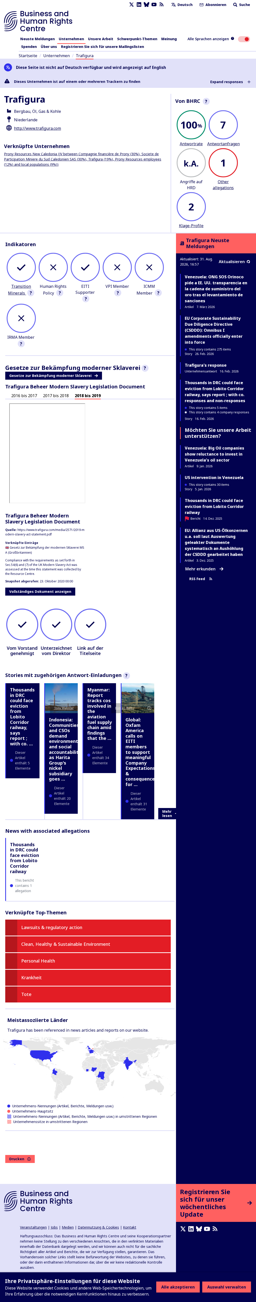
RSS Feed (197, 579)
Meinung (169, 38)
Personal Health (38, 961)
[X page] (131, 4)
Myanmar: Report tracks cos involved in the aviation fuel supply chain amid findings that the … (99, 714)
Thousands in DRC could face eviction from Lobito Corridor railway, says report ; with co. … (22, 717)
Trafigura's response (205, 365)
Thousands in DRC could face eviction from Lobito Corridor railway (24, 857)
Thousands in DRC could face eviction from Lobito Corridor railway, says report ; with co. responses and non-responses (215, 391)
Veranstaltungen (33, 1227)
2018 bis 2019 (88, 395)
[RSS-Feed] (161, 4)
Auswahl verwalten (226, 1287)
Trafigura (85, 55)
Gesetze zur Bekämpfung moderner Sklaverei (50, 375)
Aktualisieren (232, 261)
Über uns (49, 46)
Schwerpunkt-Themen (137, 38)
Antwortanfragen (223, 144)
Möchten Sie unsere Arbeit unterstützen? (218, 433)
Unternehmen (71, 38)
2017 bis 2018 (56, 395)
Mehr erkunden (200, 569)
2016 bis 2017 (24, 395)
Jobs (54, 1227)
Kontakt (129, 1227)
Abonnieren (215, 4)
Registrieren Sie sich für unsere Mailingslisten (102, 46)
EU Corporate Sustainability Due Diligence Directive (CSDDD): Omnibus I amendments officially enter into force (213, 330)
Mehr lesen (167, 813)
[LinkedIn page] (139, 4)
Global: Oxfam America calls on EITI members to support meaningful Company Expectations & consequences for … (141, 752)
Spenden (29, 46)
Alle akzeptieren (178, 1287)
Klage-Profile (191, 225)
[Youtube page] (154, 4)
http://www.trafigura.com (37, 128)
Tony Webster (64, 708)
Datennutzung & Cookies (98, 1227)
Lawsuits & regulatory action (51, 927)
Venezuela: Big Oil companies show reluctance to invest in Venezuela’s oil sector (214, 454)
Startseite (28, 55)
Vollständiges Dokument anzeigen (40, 591)
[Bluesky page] (147, 4)
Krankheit (31, 977)
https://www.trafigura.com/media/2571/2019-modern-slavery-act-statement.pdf (44, 532)
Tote (26, 994)
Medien (68, 1227)
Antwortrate (191, 144)
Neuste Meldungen (37, 38)
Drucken (16, 1158)
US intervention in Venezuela (214, 477)
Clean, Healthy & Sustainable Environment (65, 944)
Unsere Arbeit (100, 38)
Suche (244, 4)
